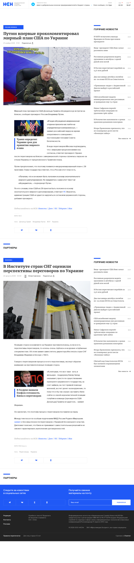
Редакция (7, 516)
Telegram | (63, 208)
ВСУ (48, 222)
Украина (55, 222)
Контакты (7, 520)
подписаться (121, 502)
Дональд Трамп (25, 222)
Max (70, 208)
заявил (17, 422)
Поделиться (26, 43)
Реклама (6, 524)
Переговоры (24, 452)
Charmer (127, 536)
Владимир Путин (39, 222)
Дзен (50, 208)
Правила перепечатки (11, 536)
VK (55, 208)
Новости (42, 208)
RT (64, 192)
